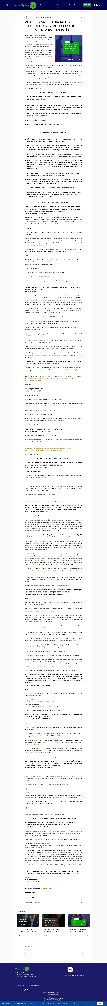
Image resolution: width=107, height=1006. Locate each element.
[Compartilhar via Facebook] (25, 897)
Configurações (90, 1003)
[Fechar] (105, 1003)
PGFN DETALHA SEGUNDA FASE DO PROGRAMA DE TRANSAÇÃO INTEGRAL (77, 930)
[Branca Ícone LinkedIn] (97, 5)
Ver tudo (88, 911)
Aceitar (100, 1003)
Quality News (28, 892)
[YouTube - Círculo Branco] (95, 5)
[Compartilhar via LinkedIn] (33, 897)
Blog (34, 892)
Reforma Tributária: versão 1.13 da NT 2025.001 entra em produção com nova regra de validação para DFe (28, 930)
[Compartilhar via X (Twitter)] (29, 897)
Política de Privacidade (53, 994)
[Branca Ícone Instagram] (99, 5)
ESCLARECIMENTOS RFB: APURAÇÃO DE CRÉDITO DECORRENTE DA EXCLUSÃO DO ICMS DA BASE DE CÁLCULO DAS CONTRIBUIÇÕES (53, 930)
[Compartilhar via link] (37, 897)
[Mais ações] (81, 17)
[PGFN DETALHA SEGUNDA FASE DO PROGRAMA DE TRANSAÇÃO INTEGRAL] (79, 920)
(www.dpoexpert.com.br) (57, 998)
